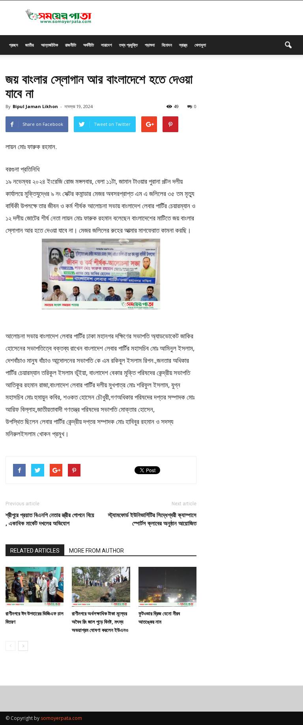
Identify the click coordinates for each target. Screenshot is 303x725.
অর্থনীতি (88, 45)
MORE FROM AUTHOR (96, 550)
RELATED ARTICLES (35, 550)
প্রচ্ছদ (13, 45)
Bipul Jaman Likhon (35, 106)
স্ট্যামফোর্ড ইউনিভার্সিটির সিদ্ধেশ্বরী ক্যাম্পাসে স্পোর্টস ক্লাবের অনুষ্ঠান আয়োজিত (152, 519)
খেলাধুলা (200, 45)
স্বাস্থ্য (183, 45)
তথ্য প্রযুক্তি (128, 45)
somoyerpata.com (61, 718)
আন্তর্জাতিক (49, 45)
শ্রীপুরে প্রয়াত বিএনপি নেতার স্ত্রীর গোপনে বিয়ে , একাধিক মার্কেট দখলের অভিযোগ (50, 519)
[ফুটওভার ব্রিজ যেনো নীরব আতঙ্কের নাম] (167, 587)
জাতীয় (29, 45)
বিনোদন (167, 45)
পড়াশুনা (150, 45)
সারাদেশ (106, 45)
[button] (288, 45)
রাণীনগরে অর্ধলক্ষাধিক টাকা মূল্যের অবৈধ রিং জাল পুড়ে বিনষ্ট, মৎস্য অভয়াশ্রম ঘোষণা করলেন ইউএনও (100, 621)
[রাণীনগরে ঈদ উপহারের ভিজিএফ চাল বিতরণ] (35, 587)
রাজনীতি (70, 45)
